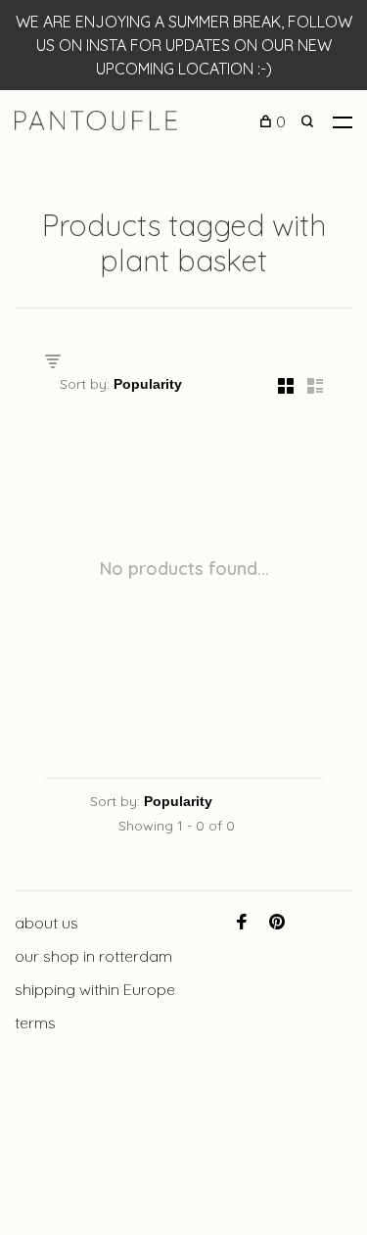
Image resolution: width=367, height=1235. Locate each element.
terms (35, 1022)
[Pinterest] (277, 922)
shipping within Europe (95, 989)
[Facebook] (242, 922)
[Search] (309, 121)
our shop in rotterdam (93, 956)
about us (46, 922)
